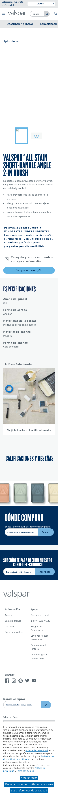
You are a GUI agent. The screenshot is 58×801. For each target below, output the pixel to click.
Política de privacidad (37, 750)
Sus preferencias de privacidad (29, 790)
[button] (3, 13)
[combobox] (37, 13)
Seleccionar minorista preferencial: (12, 3)
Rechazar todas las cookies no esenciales (29, 784)
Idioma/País (10, 717)
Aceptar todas (29, 778)
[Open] (7, 259)
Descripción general (20, 24)
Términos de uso (25, 770)
